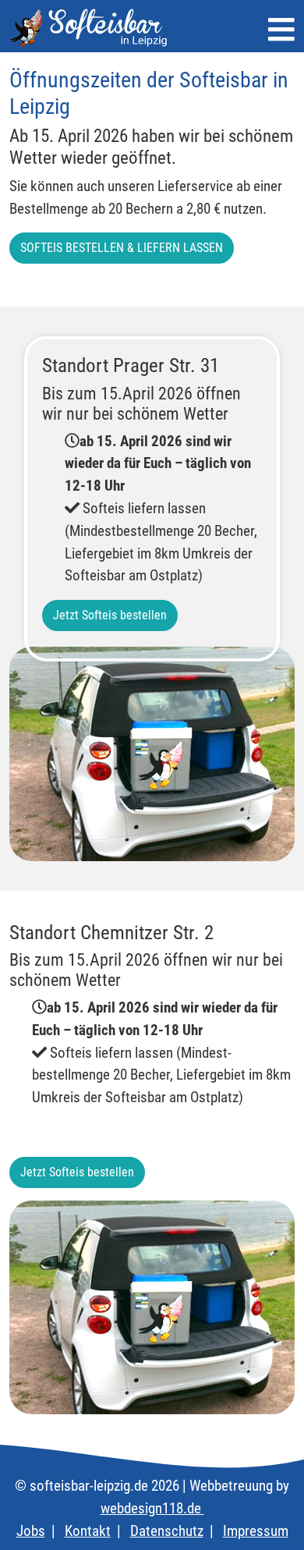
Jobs (30, 1531)
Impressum (255, 1531)
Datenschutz (166, 1531)
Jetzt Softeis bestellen (110, 615)
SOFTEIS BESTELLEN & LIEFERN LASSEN (121, 247)
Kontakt (88, 1531)
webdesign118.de (152, 1508)
